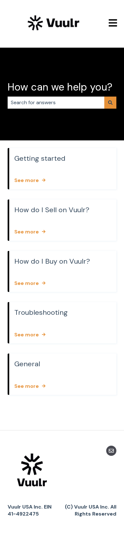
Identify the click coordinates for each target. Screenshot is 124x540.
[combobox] (56, 103)
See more (26, 180)
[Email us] (111, 451)
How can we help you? (60, 87)
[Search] (110, 103)
